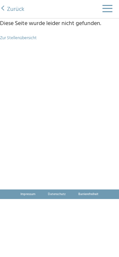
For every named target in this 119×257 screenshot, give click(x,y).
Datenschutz (57, 194)
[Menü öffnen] (107, 10)
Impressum (27, 194)
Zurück (15, 9)
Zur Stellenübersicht (18, 38)
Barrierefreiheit (88, 194)
